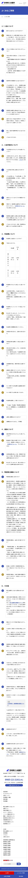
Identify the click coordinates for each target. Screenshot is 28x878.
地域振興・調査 (7, 797)
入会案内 (7, 873)
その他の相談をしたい (8, 821)
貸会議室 (5, 801)
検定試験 (5, 799)
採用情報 (5, 833)
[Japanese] (10, 860)
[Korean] (12, 860)
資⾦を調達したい (7, 810)
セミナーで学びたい (8, 812)
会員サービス (6, 795)
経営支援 (5, 791)
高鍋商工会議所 (7, 847)
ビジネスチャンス (7, 793)
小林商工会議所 (7, 851)
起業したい (6, 808)
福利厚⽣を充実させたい (9, 818)
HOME (4, 829)
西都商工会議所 (7, 855)
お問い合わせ (6, 836)
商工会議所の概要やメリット (16, 602)
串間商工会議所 (7, 853)
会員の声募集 (7, 876)
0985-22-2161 (14, 779)
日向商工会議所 (7, 845)
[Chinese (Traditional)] (6, 860)
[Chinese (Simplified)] (4, 860)
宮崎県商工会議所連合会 (9, 840)
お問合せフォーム (19, 206)
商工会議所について (8, 831)
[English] (8, 860)
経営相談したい (7, 823)
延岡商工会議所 (7, 843)
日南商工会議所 (7, 849)
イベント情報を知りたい (9, 814)
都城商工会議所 (7, 841)
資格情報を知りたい (8, 820)
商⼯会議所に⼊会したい (9, 806)
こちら (20, 159)
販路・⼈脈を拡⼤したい (9, 816)
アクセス (5, 835)
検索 (19, 864)
